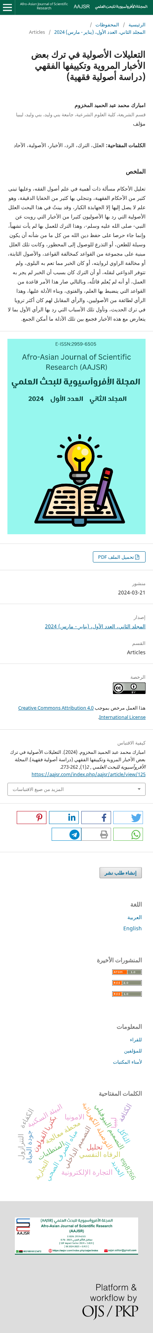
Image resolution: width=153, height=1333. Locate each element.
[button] (128, 817)
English (132, 928)
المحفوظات (107, 24)
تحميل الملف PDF (116, 557)
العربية (134, 917)
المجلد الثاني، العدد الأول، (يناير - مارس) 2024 (100, 32)
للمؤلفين (133, 1050)
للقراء (136, 1039)
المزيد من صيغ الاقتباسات (38, 789)
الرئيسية (137, 24)
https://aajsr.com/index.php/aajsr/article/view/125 (89, 774)
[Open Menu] (7, 7)
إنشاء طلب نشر (121, 872)
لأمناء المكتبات (127, 1061)
